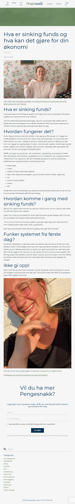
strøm (6, 487)
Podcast (58, 4)
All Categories (9, 459)
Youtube (49, 4)
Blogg (14, 3)
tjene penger (9, 490)
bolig (6, 464)
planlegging (7, 52)
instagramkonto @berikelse (50, 371)
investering (8, 472)
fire (5, 469)
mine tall (7, 474)
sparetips (7, 485)
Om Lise (21, 4)
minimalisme (9, 477)
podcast (7, 482)
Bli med (7, 4)
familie (7, 466)
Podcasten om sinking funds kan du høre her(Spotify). (26, 375)
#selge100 (8, 461)
